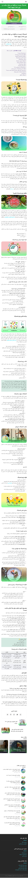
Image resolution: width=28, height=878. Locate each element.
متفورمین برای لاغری (23, 844)
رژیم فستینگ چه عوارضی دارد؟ (20, 67)
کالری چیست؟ (21, 641)
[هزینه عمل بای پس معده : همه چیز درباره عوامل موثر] (23, 788)
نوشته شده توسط (8, 29)
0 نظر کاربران (22, 29)
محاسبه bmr (24, 842)
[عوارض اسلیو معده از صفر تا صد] (23, 777)
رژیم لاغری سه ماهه (23, 854)
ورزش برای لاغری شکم (22, 868)
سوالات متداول (23, 75)
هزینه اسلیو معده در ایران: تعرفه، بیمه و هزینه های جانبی (11, 770)
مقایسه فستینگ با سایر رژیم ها (20, 72)
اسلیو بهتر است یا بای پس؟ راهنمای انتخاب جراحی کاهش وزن (12, 805)
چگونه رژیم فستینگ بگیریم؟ (20, 56)
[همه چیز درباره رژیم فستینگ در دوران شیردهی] (23, 812)
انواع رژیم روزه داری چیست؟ (20, 54)
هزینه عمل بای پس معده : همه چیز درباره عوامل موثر (12, 787)
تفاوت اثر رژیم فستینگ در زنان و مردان (18, 68)
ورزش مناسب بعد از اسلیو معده (21, 870)
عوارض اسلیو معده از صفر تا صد (13, 775)
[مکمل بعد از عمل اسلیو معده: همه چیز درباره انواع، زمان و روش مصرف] (23, 818)
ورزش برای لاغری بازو (23, 865)
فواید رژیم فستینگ (22, 64)
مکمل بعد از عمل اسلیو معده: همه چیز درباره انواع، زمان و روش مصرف (12, 817)
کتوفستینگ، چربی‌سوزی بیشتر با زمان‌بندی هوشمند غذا (13, 781)
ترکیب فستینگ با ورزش (21, 62)
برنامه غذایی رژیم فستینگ (21, 58)
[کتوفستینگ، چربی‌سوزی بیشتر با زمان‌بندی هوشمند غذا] (23, 782)
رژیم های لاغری (10, 26)
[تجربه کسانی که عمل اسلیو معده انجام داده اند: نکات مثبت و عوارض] (23, 800)
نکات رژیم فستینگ (22, 59)
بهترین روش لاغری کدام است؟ (18, 645)
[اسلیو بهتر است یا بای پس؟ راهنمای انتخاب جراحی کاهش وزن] (23, 806)
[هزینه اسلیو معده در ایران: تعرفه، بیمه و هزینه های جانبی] (23, 771)
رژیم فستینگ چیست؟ (22, 53)
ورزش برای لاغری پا (23, 866)
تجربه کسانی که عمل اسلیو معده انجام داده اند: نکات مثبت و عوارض (12, 799)
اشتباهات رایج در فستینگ (21, 61)
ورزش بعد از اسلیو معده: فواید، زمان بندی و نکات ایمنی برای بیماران (12, 793)
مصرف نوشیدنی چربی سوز (19, 644)
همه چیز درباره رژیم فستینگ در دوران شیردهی (12, 811)
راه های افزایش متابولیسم (10, 217)
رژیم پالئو (12, 189)
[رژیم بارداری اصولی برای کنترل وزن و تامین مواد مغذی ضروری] (23, 824)
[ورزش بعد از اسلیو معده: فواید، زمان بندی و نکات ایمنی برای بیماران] (23, 794)
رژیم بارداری (24, 856)
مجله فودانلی (8, 44)
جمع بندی (24, 73)
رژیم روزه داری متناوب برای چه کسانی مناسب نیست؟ (16, 70)
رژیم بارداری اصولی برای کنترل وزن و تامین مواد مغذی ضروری (12, 823)
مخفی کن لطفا (9, 50)
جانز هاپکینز (12, 381)
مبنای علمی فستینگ (22, 65)
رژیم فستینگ (24, 853)
